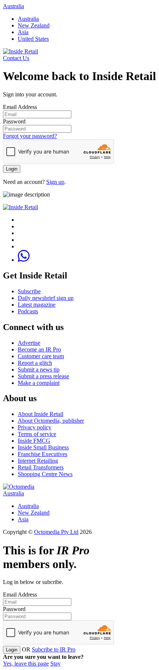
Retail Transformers (41, 467)
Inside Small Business (43, 447)
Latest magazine (36, 304)
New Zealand (34, 25)
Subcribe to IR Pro (53, 649)
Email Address (20, 107)
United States (33, 39)
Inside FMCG (34, 441)
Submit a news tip (39, 369)
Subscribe (29, 291)
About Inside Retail (40, 414)
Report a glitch (35, 363)
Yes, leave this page (26, 663)
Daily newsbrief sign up (46, 298)
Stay (55, 663)
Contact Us (16, 58)
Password (14, 121)
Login (11, 169)
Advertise (29, 343)
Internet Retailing (38, 461)
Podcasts (28, 311)
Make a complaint (39, 383)
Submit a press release (43, 376)
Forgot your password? (30, 136)
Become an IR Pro (39, 349)
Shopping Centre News (45, 474)
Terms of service (37, 434)
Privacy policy (34, 427)
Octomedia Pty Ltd (56, 532)
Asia (23, 32)
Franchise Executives (42, 454)
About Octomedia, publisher (51, 420)
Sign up (55, 182)
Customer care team (41, 356)
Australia (13, 6)
